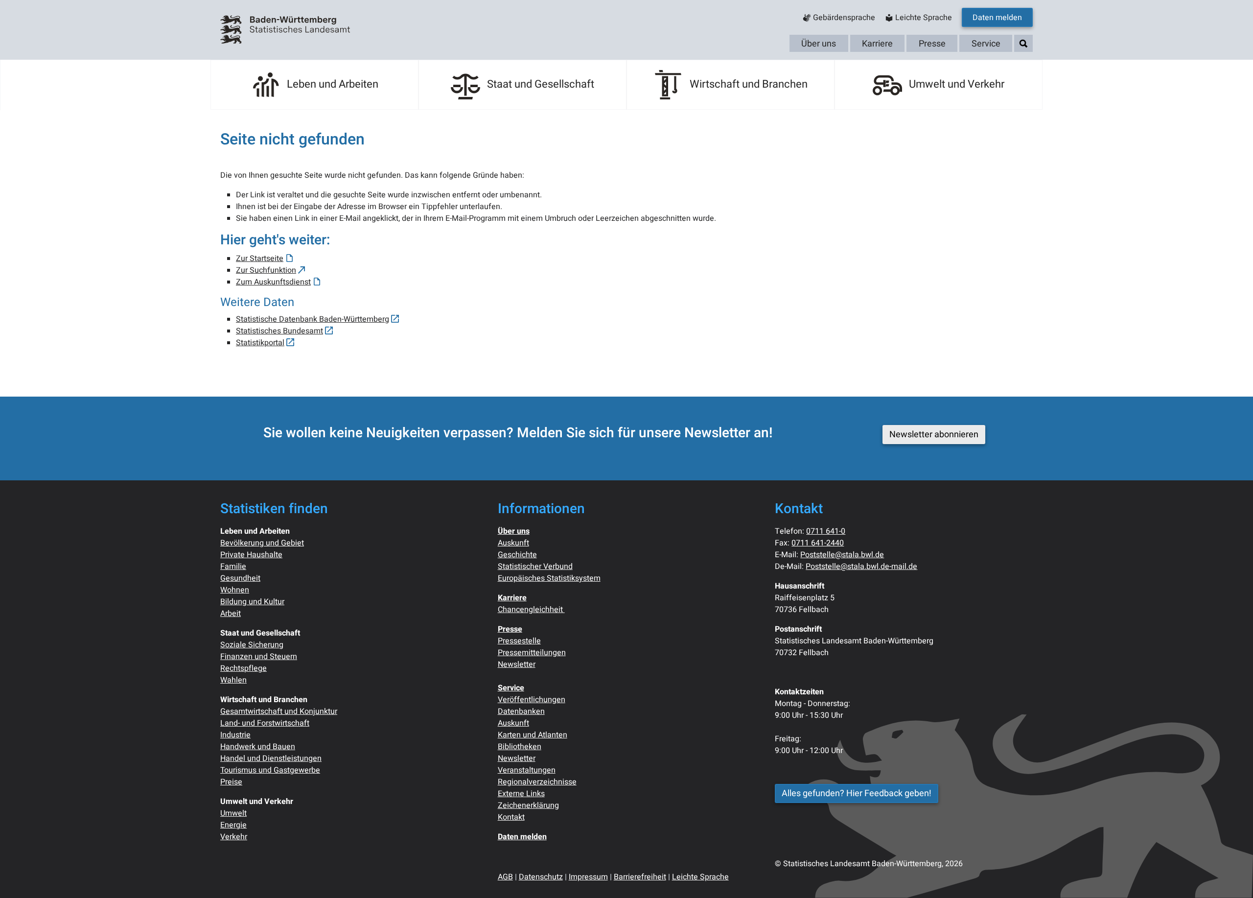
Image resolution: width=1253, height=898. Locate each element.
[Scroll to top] (1231, 876)
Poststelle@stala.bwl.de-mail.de (861, 566)
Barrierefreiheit (640, 877)
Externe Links (521, 794)
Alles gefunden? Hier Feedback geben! (856, 793)
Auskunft (513, 543)
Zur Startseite (259, 258)
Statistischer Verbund (535, 566)
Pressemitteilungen (532, 653)
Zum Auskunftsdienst (273, 282)
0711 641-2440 (817, 543)
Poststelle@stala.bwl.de (842, 555)
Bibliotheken (519, 747)
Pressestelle (519, 641)
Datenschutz (541, 877)
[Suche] (1023, 44)
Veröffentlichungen (531, 700)
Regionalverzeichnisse (537, 782)
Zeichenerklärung (528, 805)
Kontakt (511, 817)
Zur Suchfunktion (266, 270)
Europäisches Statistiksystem (549, 578)
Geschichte (517, 555)
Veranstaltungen (527, 770)
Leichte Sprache (700, 877)
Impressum (588, 877)
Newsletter (516, 664)
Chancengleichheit (531, 609)
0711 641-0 (825, 531)
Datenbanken (521, 711)
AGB (505, 877)
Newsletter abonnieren (933, 434)
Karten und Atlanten (532, 735)
